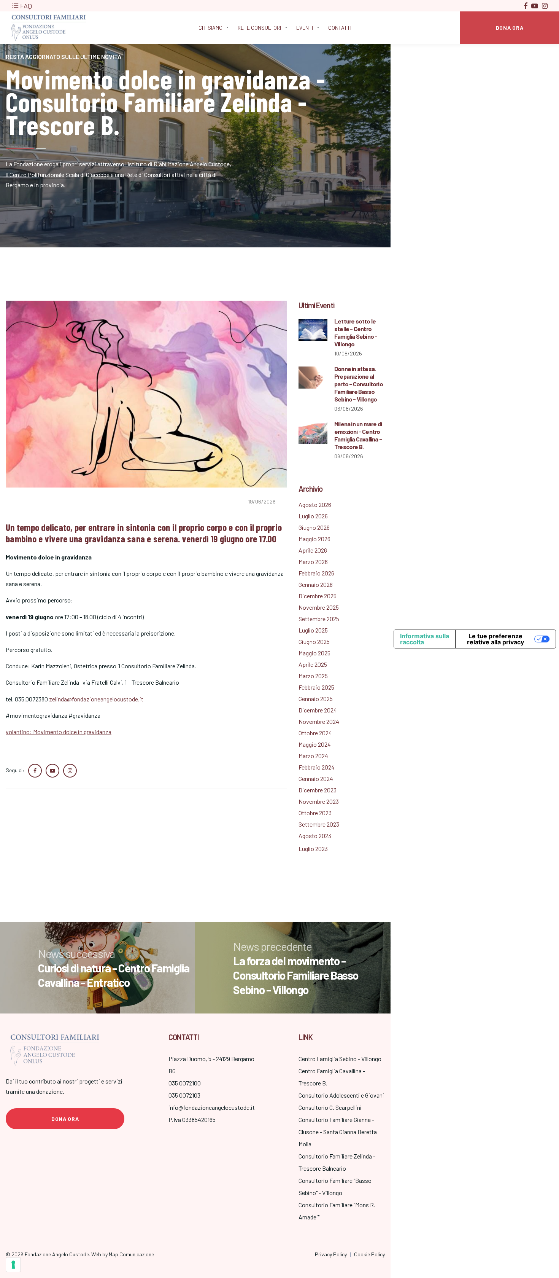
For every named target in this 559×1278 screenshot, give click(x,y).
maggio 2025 (314, 653)
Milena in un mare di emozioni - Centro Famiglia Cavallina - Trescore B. (358, 435)
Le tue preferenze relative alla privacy (495, 639)
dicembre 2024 (318, 710)
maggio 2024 (315, 744)
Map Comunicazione (131, 1254)
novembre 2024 (319, 721)
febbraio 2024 (317, 767)
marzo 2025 (313, 675)
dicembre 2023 (318, 790)
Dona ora (65, 1118)
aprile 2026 (313, 550)
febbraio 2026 (316, 573)
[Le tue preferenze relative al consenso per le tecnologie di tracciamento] (13, 1264)
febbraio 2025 (316, 687)
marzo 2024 (313, 755)
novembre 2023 (319, 801)
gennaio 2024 (316, 778)
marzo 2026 (313, 561)
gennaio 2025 (316, 698)
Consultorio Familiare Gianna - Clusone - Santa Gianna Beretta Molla (338, 1131)
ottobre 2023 (315, 812)
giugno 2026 (314, 527)
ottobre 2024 (315, 732)
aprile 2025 (313, 664)
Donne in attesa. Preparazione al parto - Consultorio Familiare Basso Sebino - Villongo (358, 384)
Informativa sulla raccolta (424, 639)
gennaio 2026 (316, 584)
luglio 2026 (313, 515)
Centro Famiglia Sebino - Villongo (340, 1058)
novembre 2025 (319, 607)
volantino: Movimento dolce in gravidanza (58, 731)
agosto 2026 (315, 504)
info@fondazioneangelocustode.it (211, 1107)
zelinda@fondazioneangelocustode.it (96, 699)
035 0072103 (184, 1095)
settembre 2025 (319, 618)
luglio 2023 (313, 848)
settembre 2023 (319, 824)
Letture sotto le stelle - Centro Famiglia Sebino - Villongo (355, 332)
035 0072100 (184, 1083)
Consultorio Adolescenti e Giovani (341, 1095)
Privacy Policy (331, 1254)
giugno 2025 (314, 641)
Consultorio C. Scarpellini (330, 1107)
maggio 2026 (314, 538)
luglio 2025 (313, 630)
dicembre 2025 (318, 595)
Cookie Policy (369, 1254)
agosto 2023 (315, 835)
